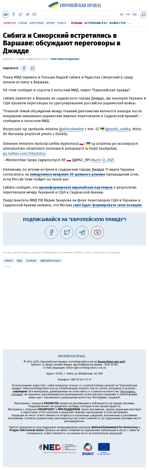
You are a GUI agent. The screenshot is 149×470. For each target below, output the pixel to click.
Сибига (8, 260)
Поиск (61, 23)
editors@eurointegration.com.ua (86, 367)
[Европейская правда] (74, 4)
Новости (9, 23)
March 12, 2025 (102, 160)
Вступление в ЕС (96, 23)
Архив (50, 23)
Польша (76, 23)
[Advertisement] (74, 295)
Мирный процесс (51, 260)
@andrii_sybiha (118, 129)
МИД (19, 260)
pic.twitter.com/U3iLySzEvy (24, 153)
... (130, 22)
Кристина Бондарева (65, 59)
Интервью (36, 23)
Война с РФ (117, 23)
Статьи (22, 23)
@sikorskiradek (71, 129)
